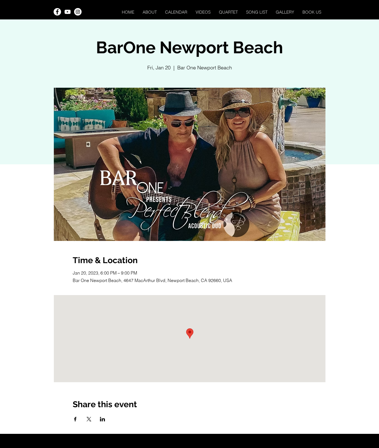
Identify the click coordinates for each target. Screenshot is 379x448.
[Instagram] (78, 12)
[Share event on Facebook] (75, 419)
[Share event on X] (89, 419)
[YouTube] (67, 12)
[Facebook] (57, 12)
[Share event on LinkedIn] (102, 419)
